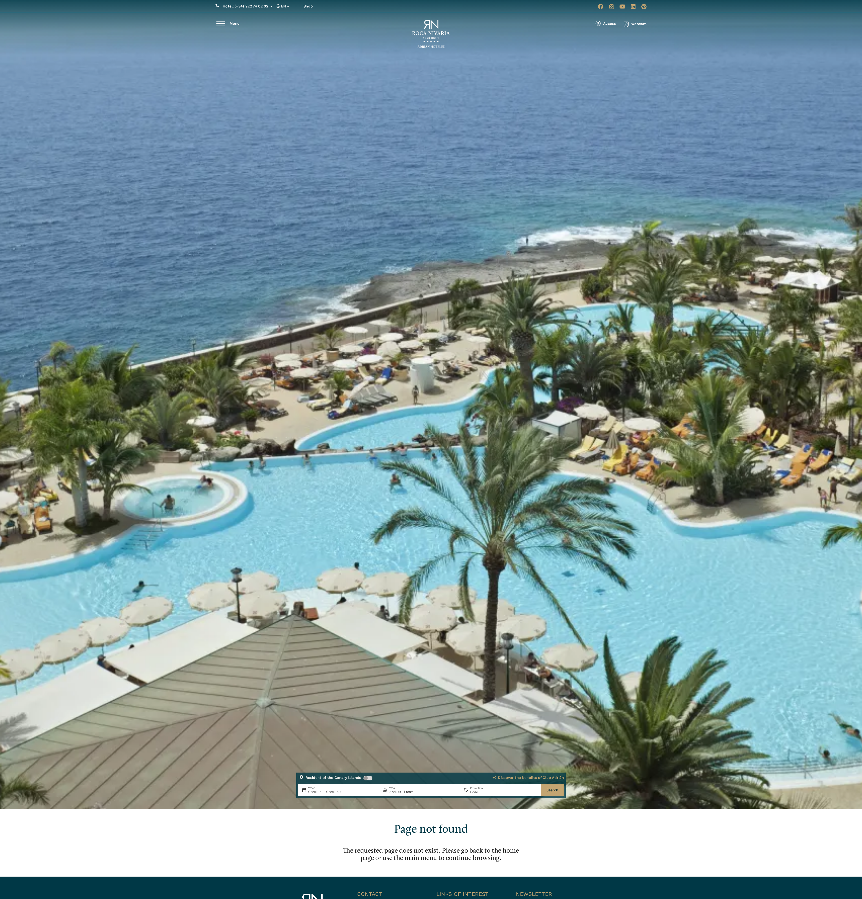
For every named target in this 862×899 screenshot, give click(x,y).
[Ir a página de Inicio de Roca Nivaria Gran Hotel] (431, 34)
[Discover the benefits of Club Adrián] (494, 778)
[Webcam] (626, 24)
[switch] (367, 778)
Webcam (638, 24)
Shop (308, 6)
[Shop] (298, 6)
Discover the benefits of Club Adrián (531, 777)
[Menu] (221, 23)
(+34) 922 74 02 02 (245, 6)
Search (552, 790)
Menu (235, 23)
